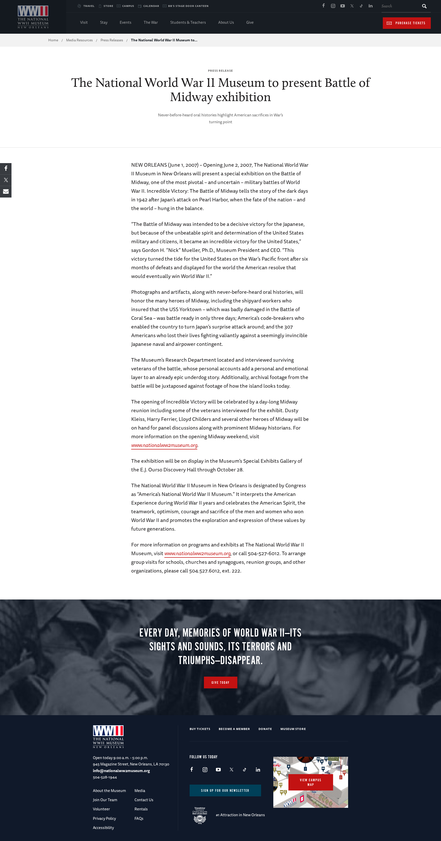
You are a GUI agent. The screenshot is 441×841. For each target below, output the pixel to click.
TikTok (361, 6)
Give (250, 22)
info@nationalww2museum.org (121, 771)
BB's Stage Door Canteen (188, 6)
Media (139, 791)
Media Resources (79, 40)
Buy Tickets (200, 729)
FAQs (138, 818)
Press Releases (112, 40)
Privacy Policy (104, 818)
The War (151, 22)
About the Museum (109, 791)
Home (53, 40)
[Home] (33, 17)
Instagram (333, 6)
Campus (128, 6)
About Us (226, 22)
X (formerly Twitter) (352, 6)
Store (108, 6)
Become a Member (234, 729)
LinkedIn (371, 6)
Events (125, 22)
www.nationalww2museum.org (164, 445)
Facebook (323, 6)
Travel (89, 6)
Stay (103, 22)
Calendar (151, 6)
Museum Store (293, 729)
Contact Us (143, 800)
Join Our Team (105, 800)
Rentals (141, 809)
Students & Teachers (188, 22)
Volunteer (101, 809)
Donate (265, 729)
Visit (84, 22)
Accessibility (103, 828)
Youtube (342, 6)
